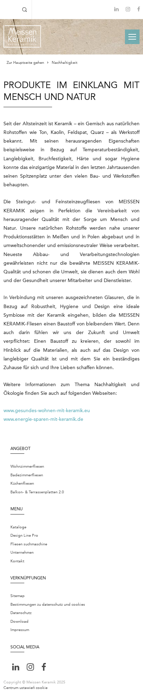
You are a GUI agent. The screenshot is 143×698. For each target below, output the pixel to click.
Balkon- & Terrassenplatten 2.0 (37, 492)
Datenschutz (21, 613)
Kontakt (17, 561)
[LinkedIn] (116, 9)
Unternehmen (22, 552)
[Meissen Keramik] (22, 36)
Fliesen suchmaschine (28, 544)
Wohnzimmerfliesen (27, 466)
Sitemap (17, 596)
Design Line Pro (24, 535)
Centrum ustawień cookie (25, 688)
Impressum (19, 630)
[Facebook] (139, 10)
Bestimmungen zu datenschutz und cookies (47, 604)
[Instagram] (128, 10)
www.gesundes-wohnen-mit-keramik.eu (46, 411)
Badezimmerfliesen (26, 475)
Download (19, 621)
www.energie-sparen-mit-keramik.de (43, 419)
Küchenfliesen (22, 483)
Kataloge (18, 527)
